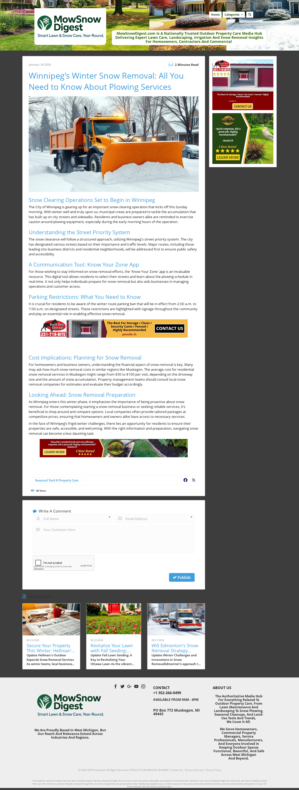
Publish (184, 577)
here (169, 786)
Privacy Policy (213, 770)
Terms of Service (194, 770)
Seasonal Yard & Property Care (57, 480)
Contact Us (176, 770)
